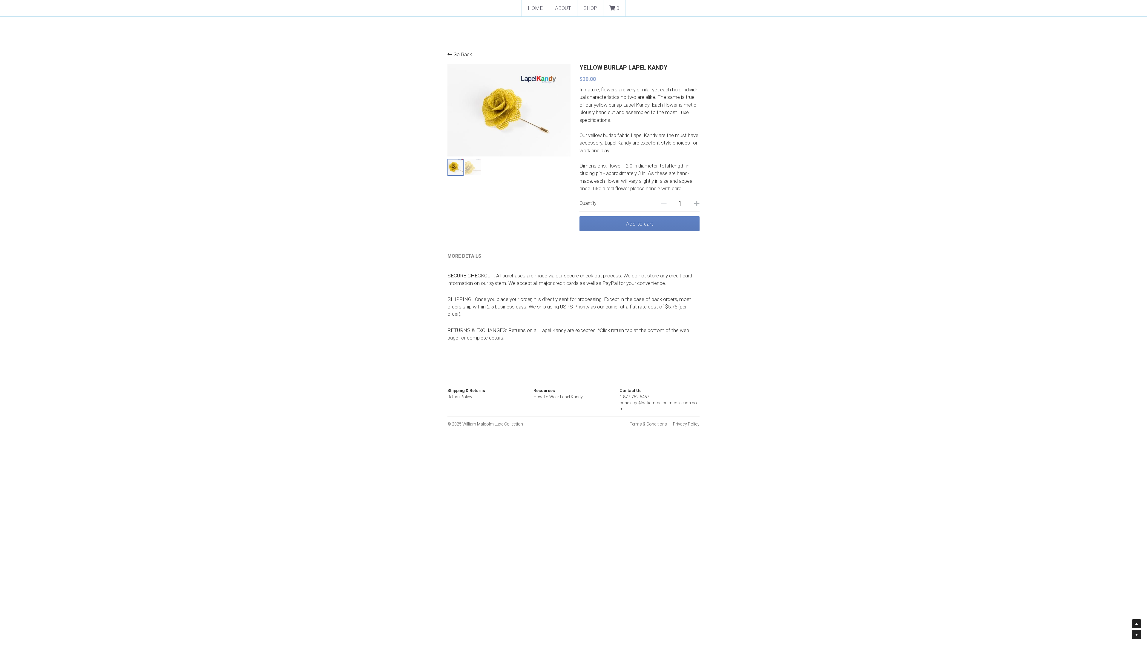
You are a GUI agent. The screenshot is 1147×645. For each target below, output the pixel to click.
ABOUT (563, 8)
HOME (535, 8)
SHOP (590, 8)
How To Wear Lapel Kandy (558, 396)
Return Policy (459, 396)
